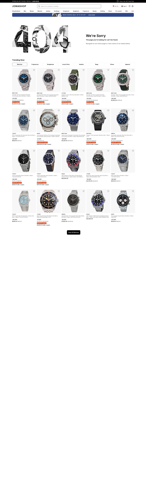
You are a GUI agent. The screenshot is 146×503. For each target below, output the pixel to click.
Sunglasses (66, 11)
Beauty (94, 11)
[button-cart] (132, 6)
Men (25, 11)
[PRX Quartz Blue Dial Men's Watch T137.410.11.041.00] (133, 150)
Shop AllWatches (73, 232)
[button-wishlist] (129, 6)
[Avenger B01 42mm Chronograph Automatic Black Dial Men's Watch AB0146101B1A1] (58, 70)
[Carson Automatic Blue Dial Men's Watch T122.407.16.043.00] (58, 150)
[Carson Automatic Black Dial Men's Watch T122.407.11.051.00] (34, 150)
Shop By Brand (16, 11)
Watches (39, 11)
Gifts (126, 11)
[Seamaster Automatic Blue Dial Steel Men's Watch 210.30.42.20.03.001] (133, 110)
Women (32, 11)
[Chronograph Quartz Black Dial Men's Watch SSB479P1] (133, 191)
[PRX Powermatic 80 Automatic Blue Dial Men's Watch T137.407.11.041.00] (34, 110)
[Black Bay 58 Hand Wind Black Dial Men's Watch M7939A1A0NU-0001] (58, 191)
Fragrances (86, 11)
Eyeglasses (76, 11)
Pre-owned (119, 11)
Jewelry (48, 11)
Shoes (110, 11)
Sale (132, 11)
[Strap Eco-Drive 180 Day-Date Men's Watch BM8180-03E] (83, 70)
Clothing (102, 11)
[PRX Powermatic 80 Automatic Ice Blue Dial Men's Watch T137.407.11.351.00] (34, 191)
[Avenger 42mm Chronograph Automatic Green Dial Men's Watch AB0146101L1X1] (133, 70)
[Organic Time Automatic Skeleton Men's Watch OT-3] (108, 110)
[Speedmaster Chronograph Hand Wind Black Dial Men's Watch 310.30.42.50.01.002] (83, 191)
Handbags (56, 11)
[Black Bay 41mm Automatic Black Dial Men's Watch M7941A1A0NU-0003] (108, 150)
